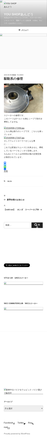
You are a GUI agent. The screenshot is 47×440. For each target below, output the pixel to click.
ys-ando (20, 75)
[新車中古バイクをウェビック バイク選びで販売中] (23, 393)
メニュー (25, 30)
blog (10, 181)
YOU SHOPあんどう (19, 14)
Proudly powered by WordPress (17, 434)
